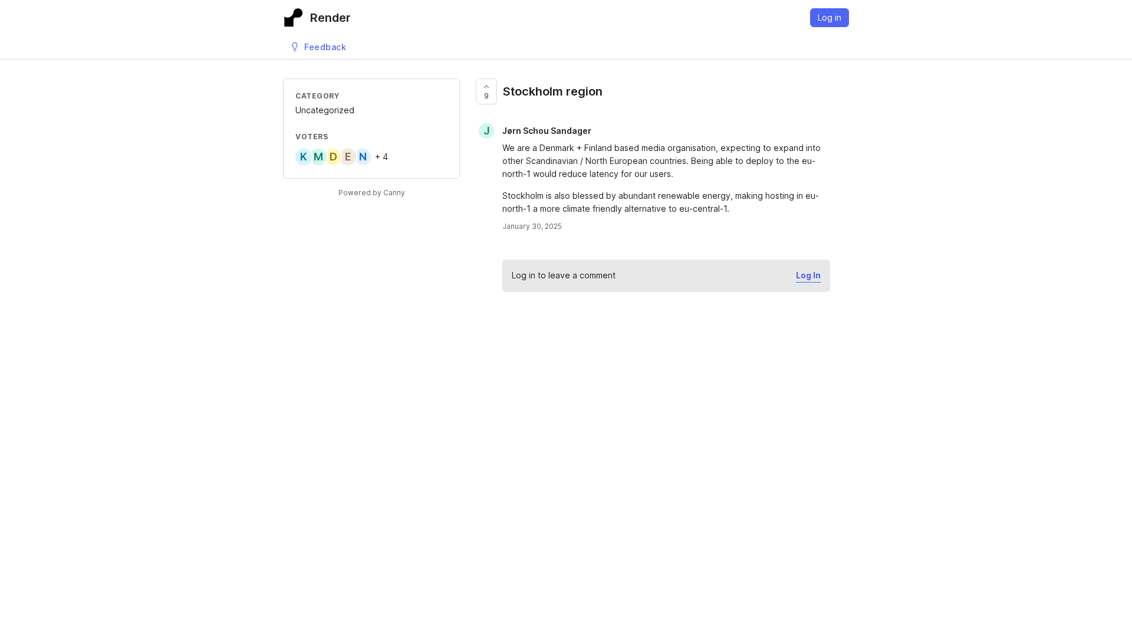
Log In (808, 275)
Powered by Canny (371, 192)
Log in (829, 17)
